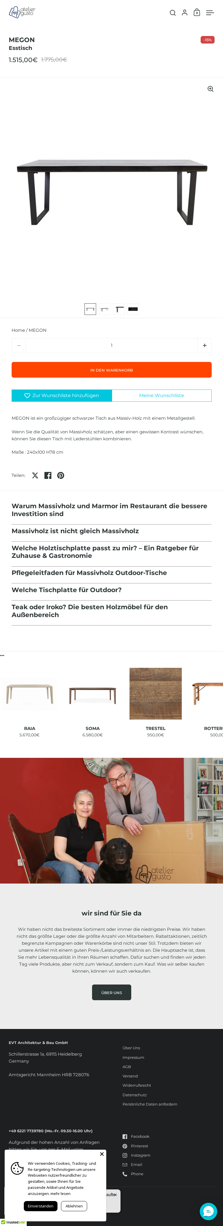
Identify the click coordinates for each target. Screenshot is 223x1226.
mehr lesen (61, 1193)
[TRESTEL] (155, 694)
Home (18, 330)
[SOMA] (92, 694)
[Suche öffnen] (173, 13)
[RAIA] (29, 694)
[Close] (102, 1154)
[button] (204, 345)
